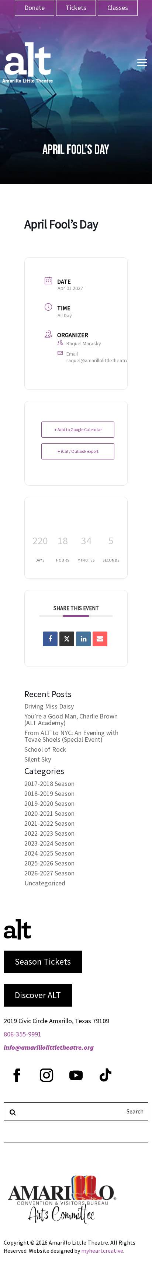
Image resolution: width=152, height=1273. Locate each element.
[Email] (100, 639)
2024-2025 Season (49, 853)
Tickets (76, 7)
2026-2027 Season (49, 873)
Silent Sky (37, 759)
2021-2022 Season (49, 823)
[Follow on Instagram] (46, 1075)
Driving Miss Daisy (49, 706)
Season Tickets (43, 961)
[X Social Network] (66, 639)
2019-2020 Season (49, 803)
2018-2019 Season (49, 793)
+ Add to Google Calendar (78, 429)
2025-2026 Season (49, 863)
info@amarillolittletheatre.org (49, 1047)
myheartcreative (102, 1250)
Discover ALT (38, 995)
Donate (34, 7)
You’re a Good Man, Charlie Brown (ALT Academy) (71, 719)
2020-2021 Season (49, 813)
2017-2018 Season (49, 783)
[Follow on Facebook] (17, 1075)
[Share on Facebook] (50, 639)
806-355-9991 (22, 1034)
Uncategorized (44, 883)
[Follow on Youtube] (76, 1075)
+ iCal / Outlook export (78, 451)
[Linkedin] (83, 639)
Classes (117, 7)
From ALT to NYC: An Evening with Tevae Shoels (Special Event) (71, 736)
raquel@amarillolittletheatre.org (102, 360)
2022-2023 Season (49, 833)
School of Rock (45, 749)
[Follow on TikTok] (105, 1075)
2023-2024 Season (49, 843)
